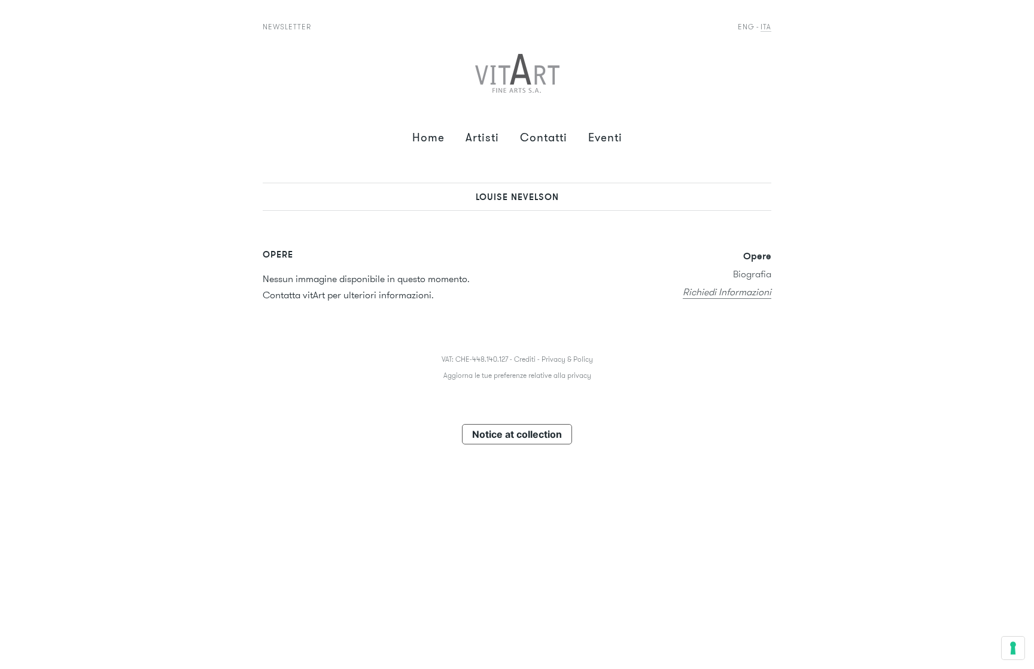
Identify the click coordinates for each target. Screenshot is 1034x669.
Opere (757, 256)
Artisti (482, 137)
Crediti (525, 359)
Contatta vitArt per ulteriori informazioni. (348, 295)
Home (428, 137)
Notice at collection (517, 434)
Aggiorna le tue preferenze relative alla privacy (517, 375)
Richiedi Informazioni (727, 292)
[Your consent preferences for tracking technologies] (1013, 648)
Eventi (605, 137)
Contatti (543, 137)
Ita (766, 27)
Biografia (752, 274)
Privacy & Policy (567, 359)
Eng (746, 27)
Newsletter (287, 27)
